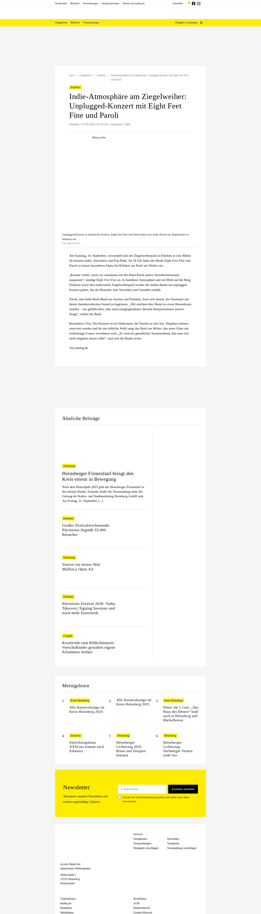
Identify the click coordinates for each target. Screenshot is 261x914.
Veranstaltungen (142, 843)
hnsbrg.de (65, 903)
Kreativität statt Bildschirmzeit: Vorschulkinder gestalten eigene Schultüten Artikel (88, 647)
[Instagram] (68, 890)
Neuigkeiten (85, 75)
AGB (136, 903)
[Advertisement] (31, 86)
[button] (201, 22)
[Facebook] (62, 890)
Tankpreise (173, 843)
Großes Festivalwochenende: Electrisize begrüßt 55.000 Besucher (86, 530)
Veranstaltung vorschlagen (182, 848)
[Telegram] (75, 890)
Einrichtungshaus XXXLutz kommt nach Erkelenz (86, 746)
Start (71, 75)
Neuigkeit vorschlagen (186, 22)
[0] (187, 3)
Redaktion (66, 907)
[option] (130, 46)
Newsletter (173, 838)
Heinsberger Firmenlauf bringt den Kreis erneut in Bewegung (98, 476)
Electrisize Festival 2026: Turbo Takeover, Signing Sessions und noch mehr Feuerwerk (88, 608)
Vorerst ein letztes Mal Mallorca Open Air (81, 566)
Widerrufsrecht (141, 907)
